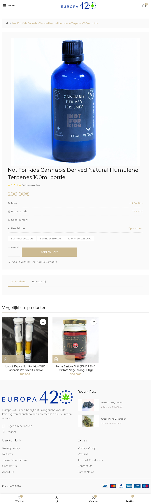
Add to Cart (49, 252)
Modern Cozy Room (111, 402)
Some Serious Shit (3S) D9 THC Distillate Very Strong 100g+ (75, 368)
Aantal (15, 247)
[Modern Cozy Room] (88, 405)
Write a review (31, 185)
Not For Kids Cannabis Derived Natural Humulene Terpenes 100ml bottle (55, 23)
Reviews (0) (39, 281)
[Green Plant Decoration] (88, 421)
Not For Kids (136, 203)
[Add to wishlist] (43, 322)
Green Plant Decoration (113, 418)
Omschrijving (18, 281)
